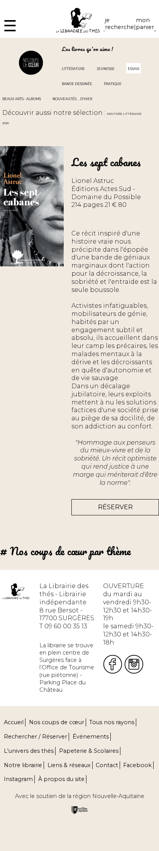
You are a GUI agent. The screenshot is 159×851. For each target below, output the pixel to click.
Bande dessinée (77, 84)
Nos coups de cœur (56, 722)
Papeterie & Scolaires (88, 750)
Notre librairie (23, 765)
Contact (107, 765)
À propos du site (61, 779)
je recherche (119, 24)
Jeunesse (105, 69)
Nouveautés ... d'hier (72, 99)
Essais (133, 69)
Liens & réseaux (69, 765)
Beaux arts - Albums (21, 99)
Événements (91, 736)
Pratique (113, 84)
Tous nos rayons (111, 722)
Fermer (12, 3)
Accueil (14, 722)
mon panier (145, 24)
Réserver (115, 507)
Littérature (73, 69)
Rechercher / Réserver (35, 736)
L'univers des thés (29, 750)
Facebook (137, 765)
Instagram (18, 779)
